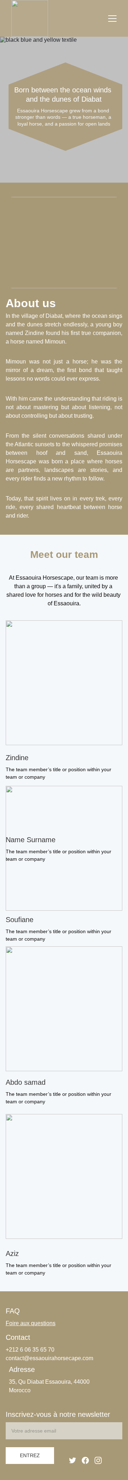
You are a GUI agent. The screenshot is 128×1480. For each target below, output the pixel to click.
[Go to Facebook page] (85, 1460)
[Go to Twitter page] (72, 1460)
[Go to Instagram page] (98, 1460)
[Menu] (112, 18)
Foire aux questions (30, 1323)
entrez (30, 1455)
